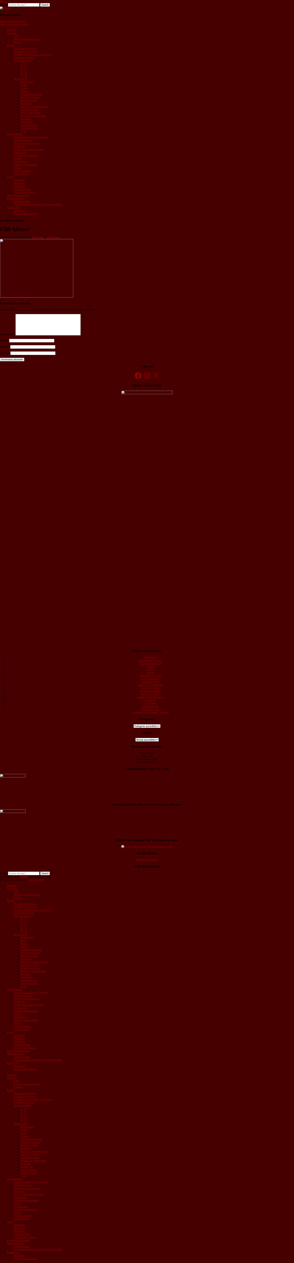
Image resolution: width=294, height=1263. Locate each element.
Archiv (10, 177)
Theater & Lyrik (29, 128)
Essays (24, 88)
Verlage (18, 167)
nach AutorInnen (23, 60)
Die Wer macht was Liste (27, 39)
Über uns (12, 33)
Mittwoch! (19, 183)
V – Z (23, 76)
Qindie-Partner (15, 134)
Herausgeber (20, 152)
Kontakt (18, 42)
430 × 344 (37, 237)
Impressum (19, 210)
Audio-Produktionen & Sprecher (31, 137)
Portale (17, 158)
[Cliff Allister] (36, 296)
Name (4, 340)
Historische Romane (31, 94)
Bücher (11, 45)
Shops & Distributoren (26, 164)
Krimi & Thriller (150, 688)
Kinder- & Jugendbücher (33, 106)
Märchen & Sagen (30, 112)
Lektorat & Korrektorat (26, 155)
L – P (23, 69)
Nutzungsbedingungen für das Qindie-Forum (38, 204)
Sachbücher (26, 121)
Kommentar (7, 334)
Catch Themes (35, 879)
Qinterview (20, 186)
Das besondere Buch (25, 48)
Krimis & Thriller (29, 109)
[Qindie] (5, 8)
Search (3, 4)
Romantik (25, 118)
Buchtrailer (20, 146)
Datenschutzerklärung (25, 213)
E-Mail (5, 346)
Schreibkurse (21, 161)
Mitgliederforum (15, 198)
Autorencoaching (23, 140)
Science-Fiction (28, 124)
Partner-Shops (21, 173)
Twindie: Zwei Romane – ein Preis (32, 54)
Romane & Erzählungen (33, 115)
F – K (23, 66)
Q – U (23, 72)
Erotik (23, 85)
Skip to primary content (12, 21)
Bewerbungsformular (18, 195)
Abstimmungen (22, 201)
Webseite (5, 353)
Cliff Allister (53, 237)
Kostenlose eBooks (24, 57)
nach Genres (20, 79)
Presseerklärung (22, 189)
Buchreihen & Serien (25, 51)
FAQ (16, 36)
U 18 (23, 131)
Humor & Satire (29, 100)
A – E (23, 63)
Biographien (27, 82)
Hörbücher (26, 103)
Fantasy (24, 91)
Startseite (12, 30)
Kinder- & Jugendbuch (150, 684)
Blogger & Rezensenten (26, 143)
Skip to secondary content (14, 24)
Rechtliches (13, 207)
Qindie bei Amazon (147, 859)
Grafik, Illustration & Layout (29, 149)
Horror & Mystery (30, 97)
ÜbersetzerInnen (22, 170)
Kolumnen (19, 180)
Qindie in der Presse (24, 192)
